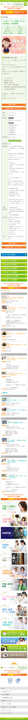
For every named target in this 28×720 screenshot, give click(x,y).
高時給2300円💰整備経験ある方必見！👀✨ (16, 422)
